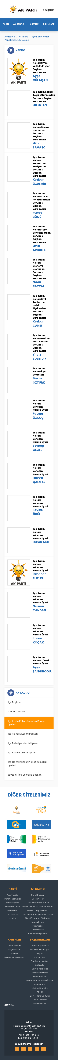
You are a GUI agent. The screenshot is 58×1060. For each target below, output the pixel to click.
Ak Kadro (23, 36)
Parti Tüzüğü (12, 895)
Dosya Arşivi (12, 914)
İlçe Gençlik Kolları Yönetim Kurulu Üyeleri (27, 763)
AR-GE (40, 992)
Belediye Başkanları (37, 933)
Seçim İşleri (39, 957)
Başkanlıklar (38, 898)
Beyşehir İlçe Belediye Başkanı (24, 774)
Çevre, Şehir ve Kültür (40, 995)
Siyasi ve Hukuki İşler (40, 949)
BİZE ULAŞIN (49, 24)
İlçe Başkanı (14, 702)
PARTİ (6, 24)
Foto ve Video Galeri (14, 957)
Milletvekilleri (38, 929)
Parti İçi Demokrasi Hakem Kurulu (38, 914)
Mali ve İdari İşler (40, 988)
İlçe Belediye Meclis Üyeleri (22, 743)
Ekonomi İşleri (40, 976)
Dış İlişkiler (40, 965)
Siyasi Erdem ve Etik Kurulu (37, 918)
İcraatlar (12, 918)
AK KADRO (18, 24)
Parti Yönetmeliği (12, 898)
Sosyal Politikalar (40, 968)
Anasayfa (9, 36)
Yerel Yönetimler (40, 972)
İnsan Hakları (40, 984)
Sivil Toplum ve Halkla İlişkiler (40, 980)
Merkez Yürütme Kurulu (38, 902)
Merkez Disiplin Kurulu (37, 910)
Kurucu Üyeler (37, 922)
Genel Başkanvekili (40, 945)
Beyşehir (48, 9)
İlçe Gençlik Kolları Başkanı (22, 733)
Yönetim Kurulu (16, 711)
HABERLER (34, 24)
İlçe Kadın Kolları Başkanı (21, 752)
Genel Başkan (37, 895)
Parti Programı (12, 902)
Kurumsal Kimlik (12, 906)
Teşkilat (40, 953)
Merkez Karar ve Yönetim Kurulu (37, 906)
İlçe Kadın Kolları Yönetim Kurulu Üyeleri (26, 38)
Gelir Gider (12, 910)
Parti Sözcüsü (39, 1003)
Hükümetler (37, 925)
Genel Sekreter (40, 999)
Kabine (14, 953)
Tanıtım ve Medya (39, 961)
